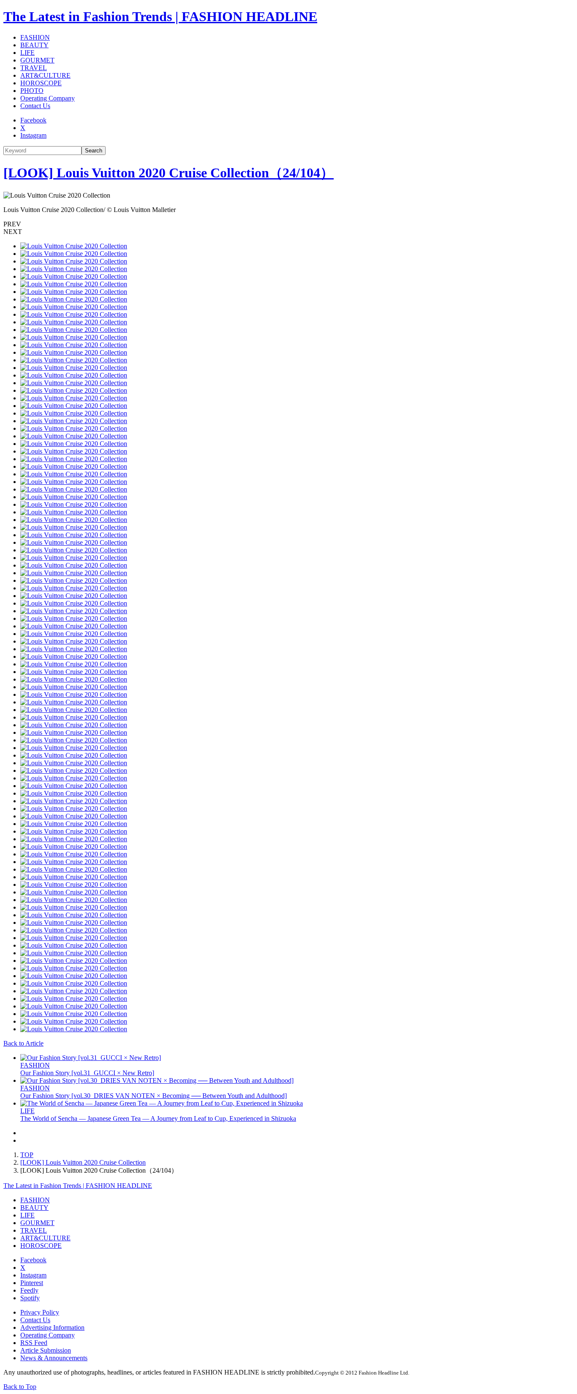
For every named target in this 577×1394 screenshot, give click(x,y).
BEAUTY (34, 45)
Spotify (30, 1298)
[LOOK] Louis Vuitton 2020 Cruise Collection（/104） (168, 172)
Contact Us (35, 105)
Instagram (33, 135)
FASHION (35, 37)
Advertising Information (52, 1327)
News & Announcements (53, 1357)
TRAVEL (33, 67)
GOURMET (37, 60)
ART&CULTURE (45, 75)
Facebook (33, 120)
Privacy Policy (39, 1312)
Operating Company (47, 98)
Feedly (29, 1290)
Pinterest (31, 1282)
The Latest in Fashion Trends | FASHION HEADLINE (160, 16)
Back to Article (23, 1043)
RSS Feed (33, 1342)
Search (93, 150)
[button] (288, 224)
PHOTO (32, 90)
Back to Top (19, 1386)
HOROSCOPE (41, 83)
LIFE (27, 52)
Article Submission (45, 1350)
